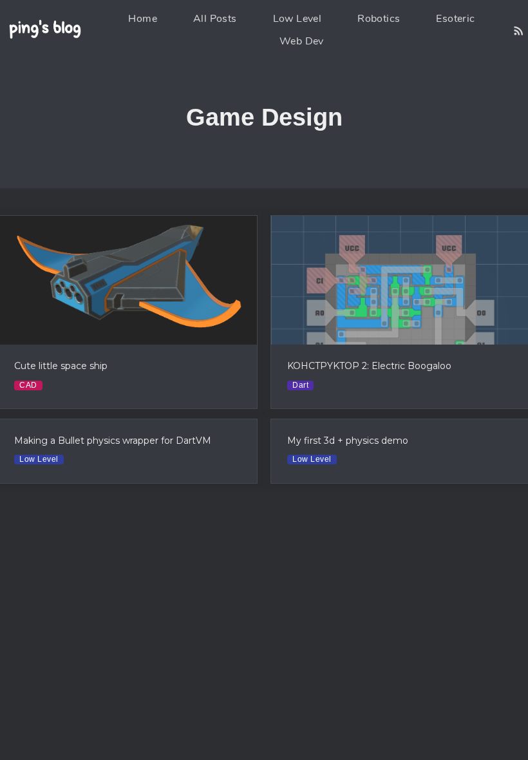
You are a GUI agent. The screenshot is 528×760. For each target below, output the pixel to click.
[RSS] (518, 30)
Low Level (297, 19)
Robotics (378, 19)
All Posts (215, 19)
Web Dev (301, 41)
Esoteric (455, 19)
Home (142, 19)
